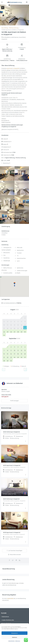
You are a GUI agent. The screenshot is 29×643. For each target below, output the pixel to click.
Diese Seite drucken (15, 554)
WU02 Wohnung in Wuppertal (11, 432)
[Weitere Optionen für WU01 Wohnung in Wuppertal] (25, 508)
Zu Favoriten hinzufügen (15, 550)
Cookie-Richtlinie (11, 640)
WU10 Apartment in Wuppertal (11, 465)
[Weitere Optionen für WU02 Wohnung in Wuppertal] (25, 441)
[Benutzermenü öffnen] (27, 2)
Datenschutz (17, 640)
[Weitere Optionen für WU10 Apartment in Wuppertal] (25, 475)
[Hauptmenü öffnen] (2, 2)
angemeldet (10, 598)
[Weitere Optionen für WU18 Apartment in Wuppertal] (25, 542)
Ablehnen (14, 637)
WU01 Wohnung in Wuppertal (11, 499)
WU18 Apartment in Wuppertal (11, 532)
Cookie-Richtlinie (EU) (8, 620)
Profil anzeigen (14, 400)
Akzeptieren (14, 633)
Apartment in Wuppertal (13, 68)
